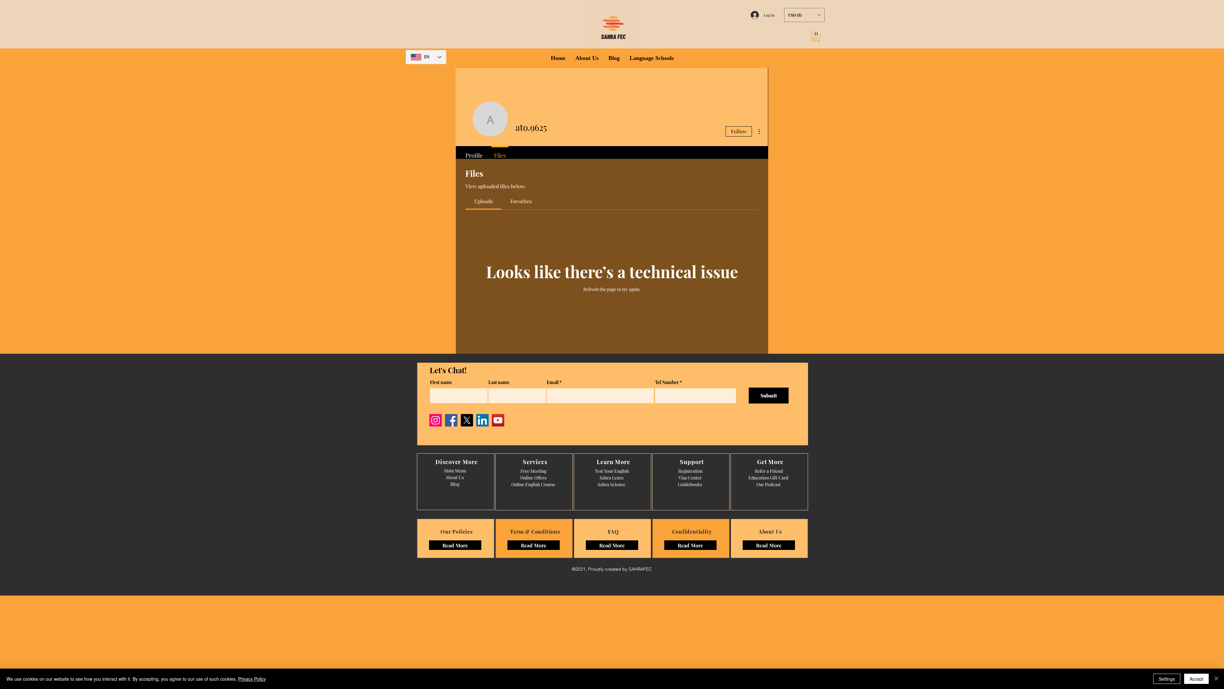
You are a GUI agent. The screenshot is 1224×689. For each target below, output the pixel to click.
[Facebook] (451, 420)
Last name (498, 382)
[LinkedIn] (482, 420)
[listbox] (804, 15)
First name (441, 382)
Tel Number (667, 382)
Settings (1167, 679)
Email (552, 382)
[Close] (1216, 679)
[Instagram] (435, 420)
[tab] (483, 201)
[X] (467, 420)
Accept (1196, 679)
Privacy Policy (252, 679)
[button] (804, 15)
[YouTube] (498, 420)
